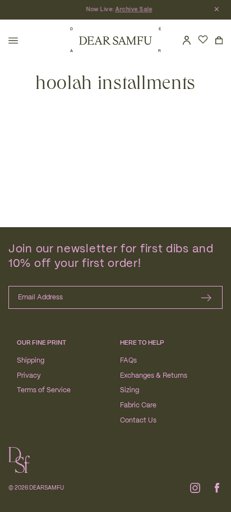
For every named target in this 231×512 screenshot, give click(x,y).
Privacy (29, 376)
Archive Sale (137, 9)
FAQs (128, 361)
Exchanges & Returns (153, 376)
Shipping (30, 361)
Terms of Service (44, 390)
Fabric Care (138, 405)
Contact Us (138, 420)
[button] (13, 40)
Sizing (129, 390)
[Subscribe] (206, 297)
